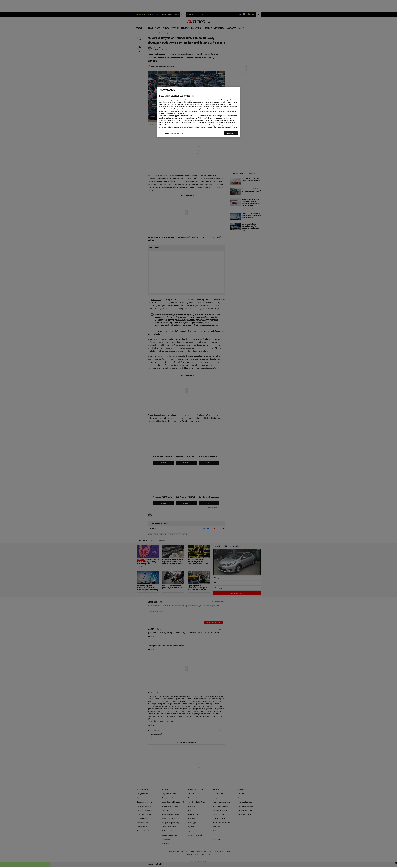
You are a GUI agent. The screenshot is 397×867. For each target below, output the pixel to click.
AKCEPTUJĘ (231, 133)
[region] (198, 112)
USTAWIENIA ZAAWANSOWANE (173, 133)
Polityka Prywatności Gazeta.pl (220, 127)
